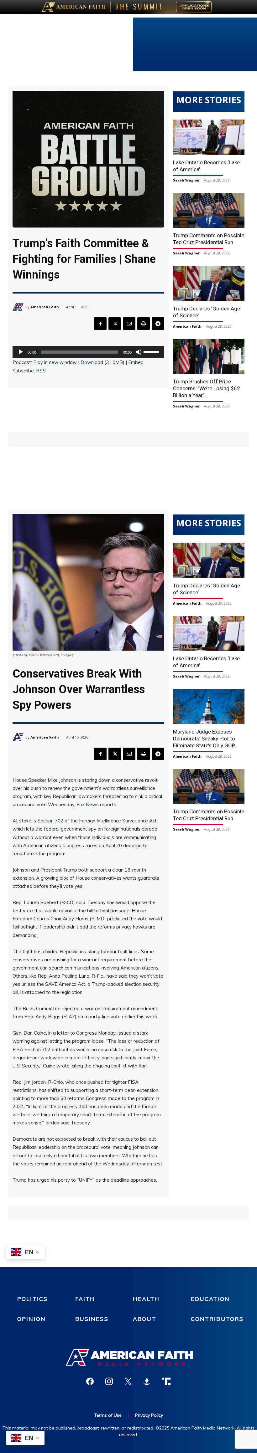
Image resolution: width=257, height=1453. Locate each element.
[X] (114, 323)
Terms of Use (108, 1415)
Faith (85, 1298)
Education (210, 1298)
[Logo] (128, 1357)
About (144, 1319)
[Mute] (138, 352)
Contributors (217, 1319)
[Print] (143, 323)
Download (92, 362)
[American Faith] (19, 306)
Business (91, 1319)
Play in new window (55, 362)
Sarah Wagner (186, 180)
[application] (88, 352)
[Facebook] (100, 323)
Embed (136, 362)
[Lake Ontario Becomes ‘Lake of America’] (208, 137)
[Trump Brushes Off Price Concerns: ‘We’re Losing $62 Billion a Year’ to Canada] (208, 356)
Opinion (31, 1319)
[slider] (152, 351)
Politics (32, 1298)
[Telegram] (158, 323)
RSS (41, 371)
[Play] (21, 352)
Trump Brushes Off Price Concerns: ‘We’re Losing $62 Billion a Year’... (206, 388)
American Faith (44, 306)
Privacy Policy (149, 1415)
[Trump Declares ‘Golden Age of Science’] (208, 283)
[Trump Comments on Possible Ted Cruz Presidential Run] (208, 210)
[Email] (129, 323)
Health (146, 1298)
